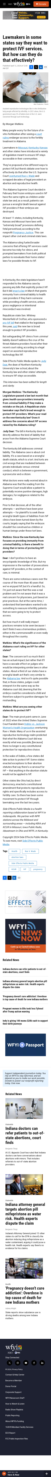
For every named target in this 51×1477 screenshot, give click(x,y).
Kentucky (34, 147)
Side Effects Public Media (23, 863)
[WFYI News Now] (25, 935)
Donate (42, 4)
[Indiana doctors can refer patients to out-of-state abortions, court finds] (24, 1108)
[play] (4, 1473)
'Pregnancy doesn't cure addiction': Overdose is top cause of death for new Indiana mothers (25, 998)
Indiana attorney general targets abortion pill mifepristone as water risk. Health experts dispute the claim (25, 984)
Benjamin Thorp (11, 1149)
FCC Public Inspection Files (16, 1439)
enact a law (19, 290)
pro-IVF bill (8, 322)
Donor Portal (10, 1386)
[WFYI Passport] (25, 1045)
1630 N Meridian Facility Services (19, 1427)
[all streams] (47, 1473)
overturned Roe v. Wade (22, 176)
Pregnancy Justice (23, 232)
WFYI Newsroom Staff (14, 1398)
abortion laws (17, 857)
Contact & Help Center (14, 1375)
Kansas (44, 147)
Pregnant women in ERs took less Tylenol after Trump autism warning (23, 1010)
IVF (24, 869)
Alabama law (13, 678)
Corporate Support (13, 1392)
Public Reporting (12, 1415)
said (15, 326)
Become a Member (13, 1381)
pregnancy (38, 869)
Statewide (9, 1124)
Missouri (23, 147)
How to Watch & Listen (14, 1404)
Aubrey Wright (10, 1308)
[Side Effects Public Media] (25, 902)
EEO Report (10, 1433)
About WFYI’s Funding (14, 1421)
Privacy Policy (17, 1369)
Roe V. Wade (30, 851)
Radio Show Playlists (14, 1410)
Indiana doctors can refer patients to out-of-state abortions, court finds (24, 970)
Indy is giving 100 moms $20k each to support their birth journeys (25, 1022)
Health (14, 851)
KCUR (14, 869)
